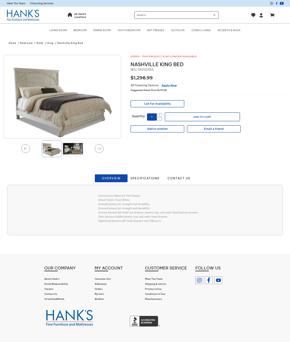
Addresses (101, 284)
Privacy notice (153, 289)
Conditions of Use (155, 294)
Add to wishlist (157, 128)
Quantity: (139, 116)
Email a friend (214, 128)
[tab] (111, 178)
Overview (111, 178)
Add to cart (202, 116)
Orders (99, 289)
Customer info (103, 279)
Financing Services (41, 3)
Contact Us (178, 178)
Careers (48, 289)
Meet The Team (16, 3)
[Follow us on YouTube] (218, 280)
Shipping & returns (155, 284)
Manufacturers (153, 299)
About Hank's (51, 279)
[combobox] (173, 15)
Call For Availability (157, 103)
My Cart (99, 294)
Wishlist (99, 299)
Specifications (145, 178)
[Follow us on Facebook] (209, 280)
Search (214, 15)
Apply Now (169, 85)
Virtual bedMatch (54, 299)
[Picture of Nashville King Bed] (62, 97)
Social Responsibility (56, 284)
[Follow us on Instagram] (199, 280)
